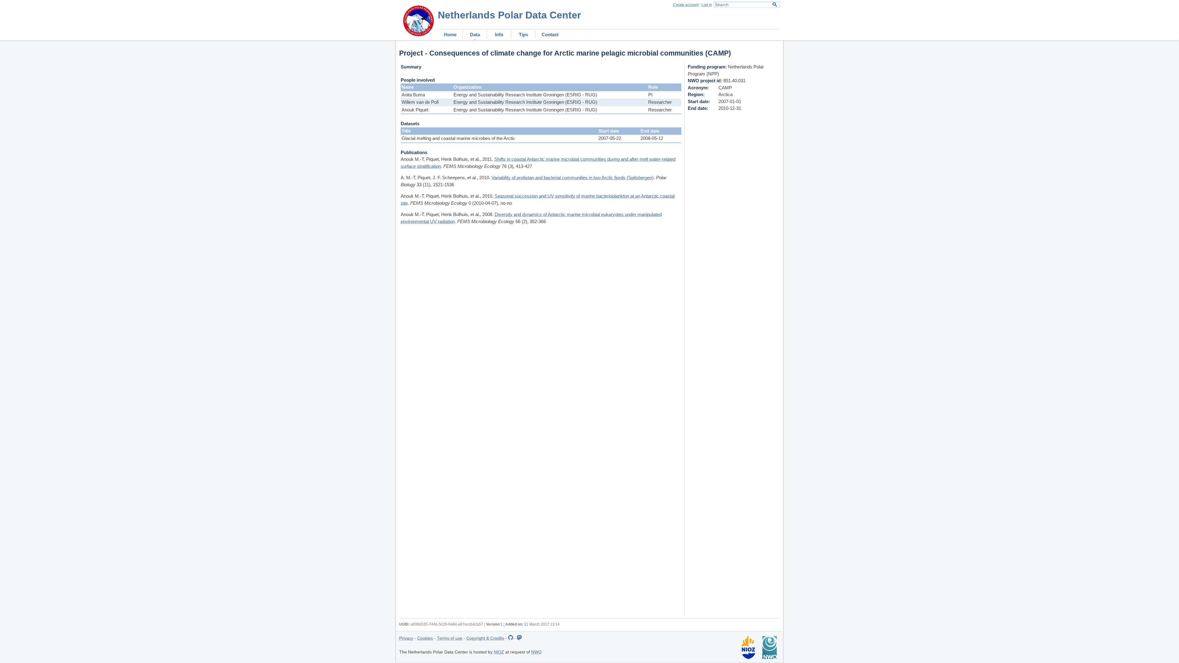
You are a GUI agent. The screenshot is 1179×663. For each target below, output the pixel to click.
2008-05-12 (651, 138)
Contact (550, 34)
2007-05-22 (609, 138)
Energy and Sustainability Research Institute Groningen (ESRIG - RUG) (525, 94)
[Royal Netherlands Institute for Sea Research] (748, 657)
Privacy (406, 638)
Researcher (660, 102)
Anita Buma (413, 94)
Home (450, 34)
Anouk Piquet (415, 109)
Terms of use (449, 638)
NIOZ (499, 652)
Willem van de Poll (420, 102)
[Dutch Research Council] (769, 657)
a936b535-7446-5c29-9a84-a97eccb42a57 (447, 624)
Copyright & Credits (485, 638)
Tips (523, 34)
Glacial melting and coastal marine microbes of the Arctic (458, 138)
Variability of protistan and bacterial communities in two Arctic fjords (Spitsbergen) (573, 177)
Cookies (425, 638)
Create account (685, 5)
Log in (707, 5)
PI (650, 94)
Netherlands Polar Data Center (509, 15)
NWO (536, 652)
